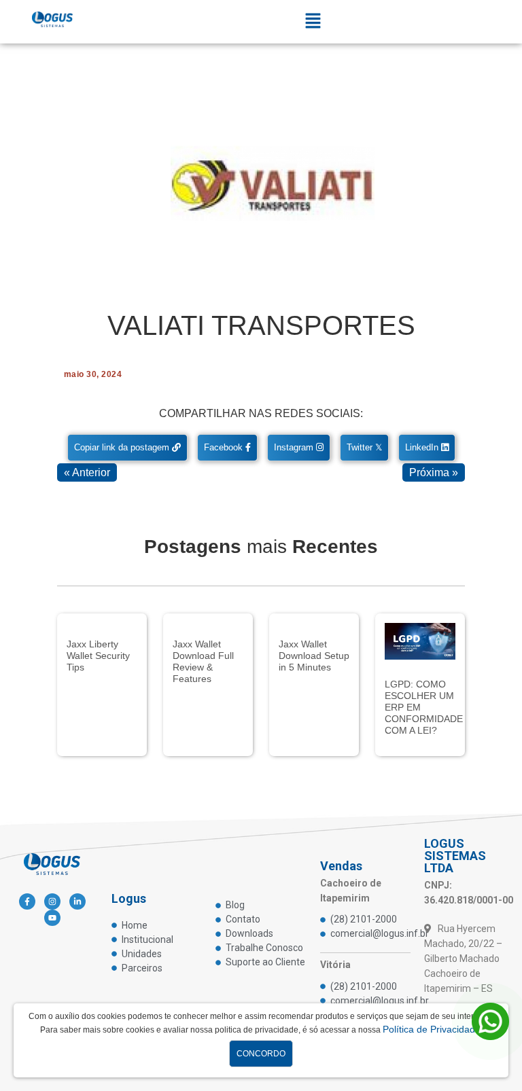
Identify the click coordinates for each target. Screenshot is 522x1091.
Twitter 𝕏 (364, 447)
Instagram (295, 447)
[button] (313, 22)
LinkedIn (423, 447)
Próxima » (433, 472)
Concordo (261, 1053)
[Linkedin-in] (77, 901)
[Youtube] (52, 918)
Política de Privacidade (432, 1029)
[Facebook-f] (27, 901)
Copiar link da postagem (123, 447)
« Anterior (87, 472)
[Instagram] (52, 901)
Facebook (224, 447)
